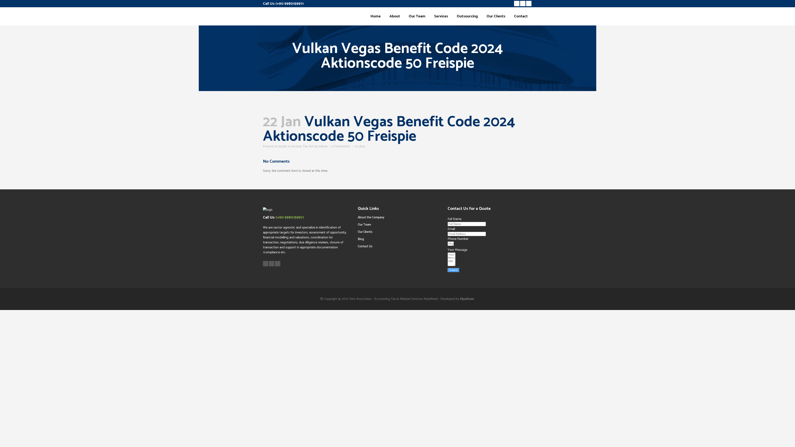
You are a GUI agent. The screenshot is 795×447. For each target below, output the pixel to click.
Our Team (364, 224)
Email (451, 229)
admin (323, 146)
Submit (453, 270)
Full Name (454, 219)
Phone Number (458, 239)
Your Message (457, 250)
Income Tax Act (302, 146)
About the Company (371, 217)
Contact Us (365, 246)
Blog (361, 239)
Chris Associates (360, 299)
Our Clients (365, 231)
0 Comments (340, 146)
